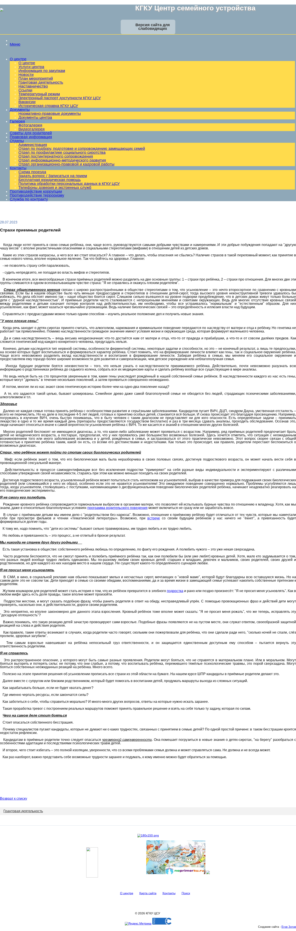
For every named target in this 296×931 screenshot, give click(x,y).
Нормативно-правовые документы (49, 113)
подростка (175, 591)
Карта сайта (147, 893)
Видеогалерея (31, 129)
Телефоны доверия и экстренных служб (54, 187)
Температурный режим (39, 94)
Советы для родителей (31, 133)
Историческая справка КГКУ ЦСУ (48, 106)
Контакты (18, 168)
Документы (20, 110)
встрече (153, 518)
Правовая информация (31, 137)
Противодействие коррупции (36, 191)
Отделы (17, 141)
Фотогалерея (30, 125)
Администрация (32, 145)
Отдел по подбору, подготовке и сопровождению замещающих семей (81, 148)
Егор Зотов (288, 926)
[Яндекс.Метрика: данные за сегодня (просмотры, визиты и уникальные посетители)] (138, 923)
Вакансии (27, 102)
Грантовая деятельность (40, 82)
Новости (26, 74)
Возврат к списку (13, 798)
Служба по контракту (29, 199)
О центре (18, 59)
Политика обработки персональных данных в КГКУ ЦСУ (69, 183)
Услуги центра (31, 67)
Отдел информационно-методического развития (62, 160)
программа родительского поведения (117, 508)
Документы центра (35, 117)
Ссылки (25, 90)
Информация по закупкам (41, 71)
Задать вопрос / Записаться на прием (52, 176)
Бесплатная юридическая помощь (49, 180)
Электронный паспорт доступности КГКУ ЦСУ (59, 98)
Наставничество (33, 86)
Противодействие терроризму (37, 195)
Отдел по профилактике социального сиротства (62, 152)
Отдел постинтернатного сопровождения (55, 156)
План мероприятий (35, 78)
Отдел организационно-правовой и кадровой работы (66, 164)
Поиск (186, 893)
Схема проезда (32, 172)
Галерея (17, 121)
